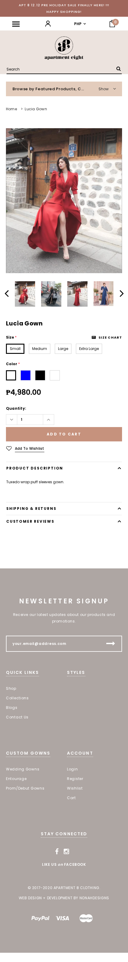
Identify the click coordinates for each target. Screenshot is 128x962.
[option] (64, 200)
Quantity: (16, 408)
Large (63, 348)
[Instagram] (66, 851)
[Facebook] (57, 851)
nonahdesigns (94, 897)
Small (15, 348)
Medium (39, 348)
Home (11, 108)
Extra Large (89, 348)
